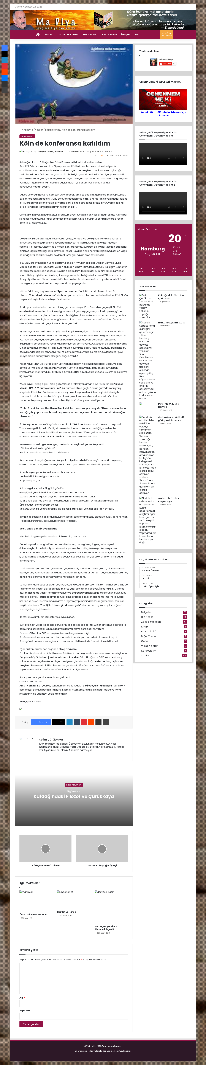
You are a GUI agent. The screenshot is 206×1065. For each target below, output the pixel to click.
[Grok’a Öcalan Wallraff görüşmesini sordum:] (147, 455)
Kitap (144, 626)
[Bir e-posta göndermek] (66, 151)
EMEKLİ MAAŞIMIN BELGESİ (171, 322)
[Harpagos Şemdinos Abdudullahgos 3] (111, 907)
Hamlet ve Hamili (66, 911)
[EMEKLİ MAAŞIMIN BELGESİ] (147, 360)
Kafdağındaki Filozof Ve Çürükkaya (74, 796)
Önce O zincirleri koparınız (33, 914)
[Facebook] (44, 755)
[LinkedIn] (70, 722)
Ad (22, 998)
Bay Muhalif (89, 34)
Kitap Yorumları (73, 784)
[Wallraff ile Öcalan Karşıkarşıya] (147, 520)
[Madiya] (103, 19)
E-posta (25, 1010)
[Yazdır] (106, 722)
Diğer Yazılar (149, 636)
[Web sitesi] (41, 755)
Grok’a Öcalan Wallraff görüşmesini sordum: (171, 419)
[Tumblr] (77, 722)
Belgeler (146, 612)
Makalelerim (52, 130)
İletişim (125, 34)
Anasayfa (27, 130)
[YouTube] (52, 755)
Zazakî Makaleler (68, 34)
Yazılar (49, 34)
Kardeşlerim (149, 650)
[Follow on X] (64, 151)
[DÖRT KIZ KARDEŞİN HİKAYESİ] (147, 407)
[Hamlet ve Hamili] (73, 899)
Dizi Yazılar (147, 617)
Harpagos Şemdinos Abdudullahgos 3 (106, 928)
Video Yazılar (149, 645)
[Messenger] (5, 78)
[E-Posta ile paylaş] (98, 722)
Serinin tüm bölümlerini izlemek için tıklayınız (163, 114)
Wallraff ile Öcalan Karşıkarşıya (168, 500)
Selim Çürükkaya (55, 151)
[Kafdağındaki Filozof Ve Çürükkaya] (147, 306)
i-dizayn (92, 1050)
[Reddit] (91, 722)
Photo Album (109, 34)
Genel (145, 641)
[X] (48, 755)
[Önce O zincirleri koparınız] (36, 901)
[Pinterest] (84, 722)
